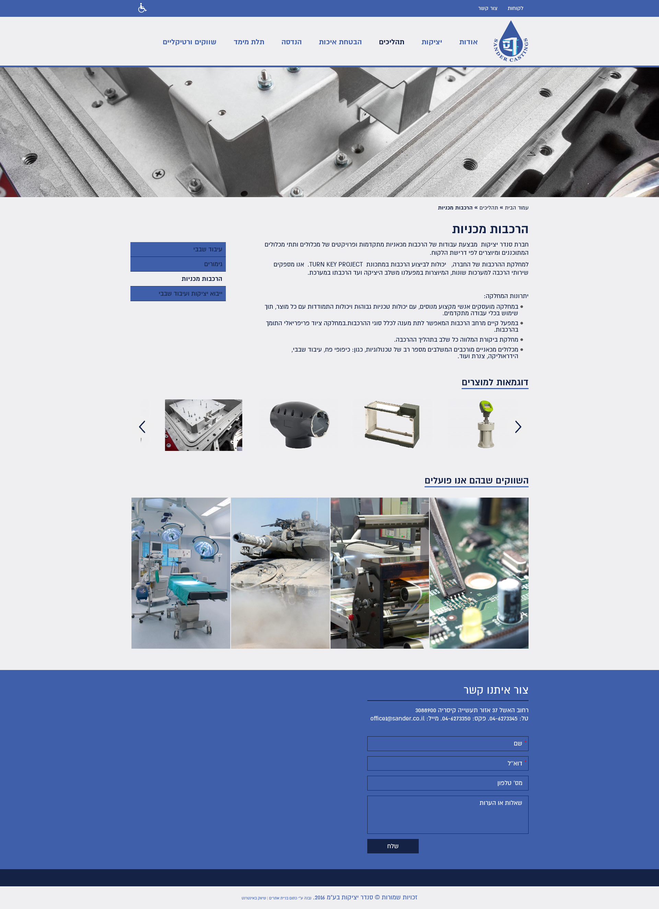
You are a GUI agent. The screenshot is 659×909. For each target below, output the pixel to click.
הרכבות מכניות (202, 279)
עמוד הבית (517, 207)
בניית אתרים (278, 898)
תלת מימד (249, 42)
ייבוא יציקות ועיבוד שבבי (190, 293)
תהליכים (391, 42)
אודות (468, 42)
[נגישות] (141, 8)
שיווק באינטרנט (254, 898)
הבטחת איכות (340, 42)
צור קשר (487, 8)
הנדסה (291, 42)
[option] (188, 426)
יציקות (431, 42)
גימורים (213, 264)
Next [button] (518, 427)
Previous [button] (141, 427)
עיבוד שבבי (207, 249)
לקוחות (515, 8)
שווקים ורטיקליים (190, 42)
